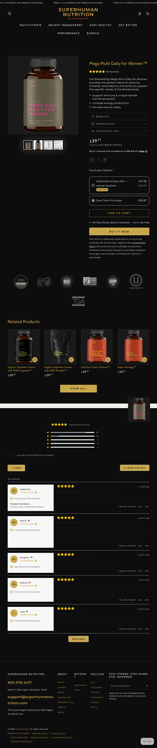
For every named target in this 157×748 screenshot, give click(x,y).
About (61, 692)
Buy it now (119, 231)
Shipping (93, 145)
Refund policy (39, 733)
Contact (62, 687)
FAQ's (77, 690)
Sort (121, 479)
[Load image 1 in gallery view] (28, 145)
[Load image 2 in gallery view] (38, 145)
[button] (9, 13)
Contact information (22, 741)
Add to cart (119, 213)
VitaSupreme (22, 729)
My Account (80, 685)
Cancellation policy (61, 737)
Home (61, 682)
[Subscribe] (147, 685)
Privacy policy (57, 733)
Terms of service (19, 737)
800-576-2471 (19, 682)
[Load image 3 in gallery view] (48, 145)
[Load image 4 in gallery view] (58, 145)
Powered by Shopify (18, 733)
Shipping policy (39, 737)
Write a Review (137, 468)
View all (78, 388)
